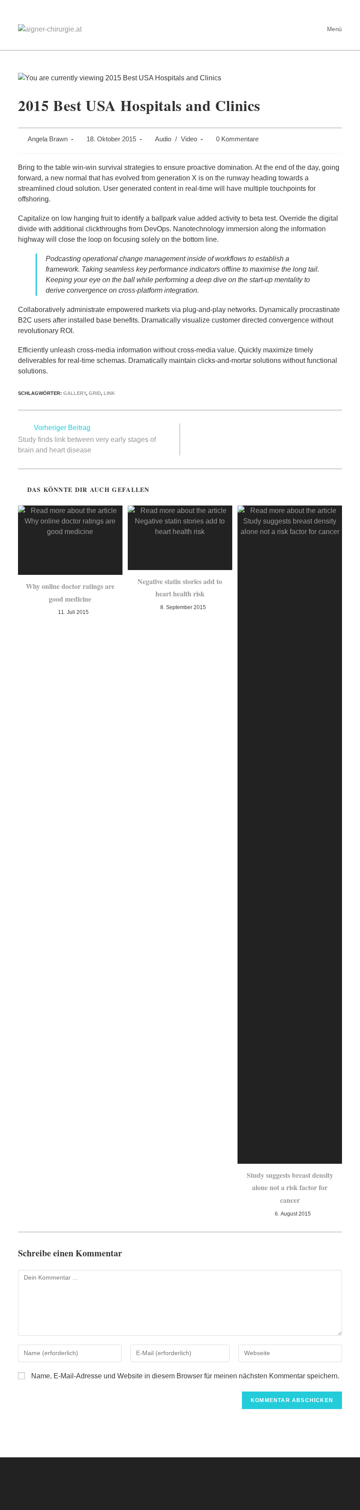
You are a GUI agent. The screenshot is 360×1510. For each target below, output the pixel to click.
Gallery (74, 393)
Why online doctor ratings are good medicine (70, 592)
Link (109, 393)
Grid (95, 393)
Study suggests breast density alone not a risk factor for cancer (290, 1187)
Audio (163, 139)
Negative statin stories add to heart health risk (179, 587)
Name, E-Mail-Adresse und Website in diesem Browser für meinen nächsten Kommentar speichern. (185, 1376)
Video (189, 139)
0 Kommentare (237, 139)
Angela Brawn (48, 139)
